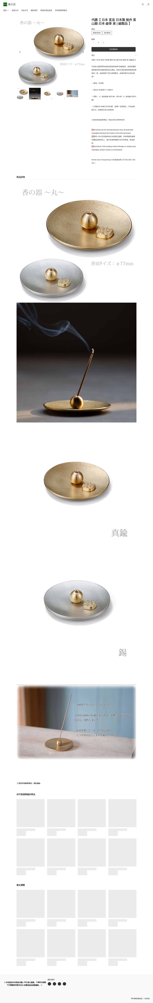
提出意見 (147, 998)
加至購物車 (113, 49)
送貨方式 (15, 10)
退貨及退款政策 (46, 10)
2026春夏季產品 (61, 10)
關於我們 (34, 10)
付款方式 (24, 10)
